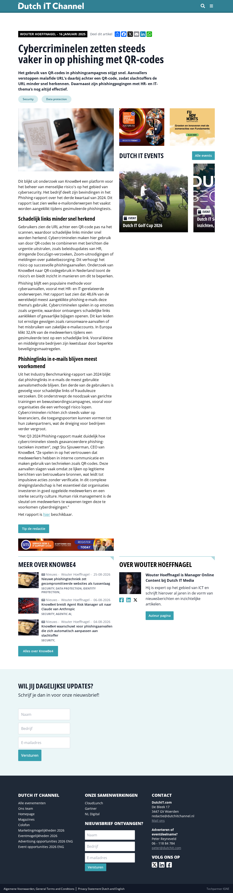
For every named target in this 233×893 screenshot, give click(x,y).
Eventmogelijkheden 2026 (37, 836)
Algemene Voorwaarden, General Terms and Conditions (39, 889)
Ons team (25, 808)
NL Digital (92, 814)
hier (46, 514)
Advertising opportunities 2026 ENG (45, 841)
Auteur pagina (160, 615)
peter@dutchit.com (166, 848)
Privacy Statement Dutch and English (101, 889)
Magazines (26, 819)
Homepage (26, 814)
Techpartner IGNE (218, 889)
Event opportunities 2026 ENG (41, 847)
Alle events (203, 155)
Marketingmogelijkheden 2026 (41, 830)
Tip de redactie (33, 528)
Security (28, 99)
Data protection (56, 99)
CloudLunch (94, 803)
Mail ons (158, 820)
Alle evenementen (32, 803)
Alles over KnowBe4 (38, 651)
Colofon (24, 825)
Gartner (91, 808)
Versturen (29, 755)
